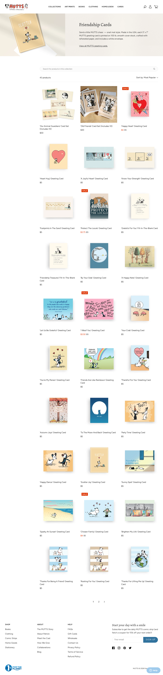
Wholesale (72, 638)
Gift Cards (72, 634)
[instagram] (119, 648)
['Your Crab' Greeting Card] (139, 308)
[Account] (150, 6)
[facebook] (113, 648)
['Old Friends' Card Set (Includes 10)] (98, 104)
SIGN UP (150, 640)
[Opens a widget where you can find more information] (153, 670)
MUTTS (135, 668)
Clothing (9, 634)
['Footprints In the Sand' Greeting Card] (58, 206)
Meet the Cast (43, 638)
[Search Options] (155, 68)
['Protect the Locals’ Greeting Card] (98, 206)
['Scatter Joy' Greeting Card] (98, 460)
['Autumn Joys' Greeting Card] (58, 410)
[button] (54, 6)
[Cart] (156, 6)
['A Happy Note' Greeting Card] (139, 256)
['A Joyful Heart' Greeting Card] (98, 157)
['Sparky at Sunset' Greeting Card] (58, 510)
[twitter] (130, 648)
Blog (39, 652)
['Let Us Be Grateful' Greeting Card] (58, 308)
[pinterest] (124, 648)
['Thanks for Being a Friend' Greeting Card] (58, 559)
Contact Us (73, 643)
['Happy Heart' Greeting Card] (139, 104)
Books (8, 629)
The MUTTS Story (45, 629)
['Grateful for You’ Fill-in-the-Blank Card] (139, 206)
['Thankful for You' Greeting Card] (139, 358)
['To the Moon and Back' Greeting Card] (98, 410)
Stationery (10, 647)
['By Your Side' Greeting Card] (98, 256)
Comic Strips (11, 638)
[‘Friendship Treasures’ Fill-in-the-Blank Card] (58, 256)
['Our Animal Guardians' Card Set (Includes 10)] (58, 104)
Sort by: (146, 77)
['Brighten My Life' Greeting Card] (139, 510)
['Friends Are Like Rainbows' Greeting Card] (98, 358)
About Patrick (43, 634)
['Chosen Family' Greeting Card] (98, 510)
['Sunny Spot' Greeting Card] (139, 460)
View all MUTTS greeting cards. (93, 46)
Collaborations (43, 647)
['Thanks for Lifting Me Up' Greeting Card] (139, 559)
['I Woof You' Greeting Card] (98, 308)
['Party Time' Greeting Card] (139, 410)
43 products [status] (45, 77)
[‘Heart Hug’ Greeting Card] (58, 157)
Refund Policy (74, 656)
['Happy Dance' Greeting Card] (58, 460)
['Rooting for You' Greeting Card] (98, 559)
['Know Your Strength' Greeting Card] (139, 157)
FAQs (70, 629)
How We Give (43, 643)
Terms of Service (75, 652)
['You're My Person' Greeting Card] (58, 358)
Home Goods (11, 643)
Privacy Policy (74, 647)
